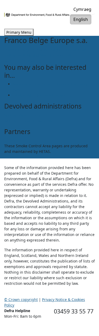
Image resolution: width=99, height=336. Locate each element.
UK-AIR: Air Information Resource (42, 95)
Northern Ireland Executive (28, 120)
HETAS (9, 140)
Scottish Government (22, 115)
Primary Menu (18, 32)
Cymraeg (82, 9)
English (80, 19)
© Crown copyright (21, 299)
